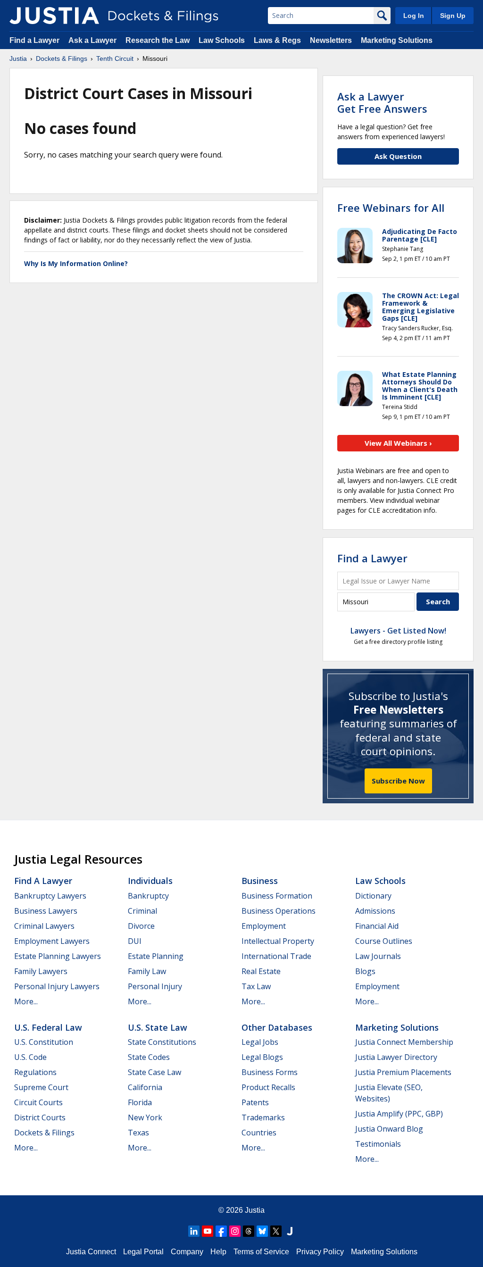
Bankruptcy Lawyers (50, 896)
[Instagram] (235, 1231)
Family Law (147, 971)
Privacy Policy (320, 1252)
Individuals (150, 880)
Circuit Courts (38, 1102)
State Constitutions (162, 1042)
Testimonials (378, 1144)
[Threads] (248, 1231)
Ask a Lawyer (93, 40)
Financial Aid (377, 926)
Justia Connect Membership (404, 1042)
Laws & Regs (277, 40)
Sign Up (453, 15)
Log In (413, 15)
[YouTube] (207, 1231)
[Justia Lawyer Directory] (289, 1231)
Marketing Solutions (397, 40)
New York (145, 1117)
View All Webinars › (398, 443)
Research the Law (157, 40)
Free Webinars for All (390, 207)
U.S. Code (30, 1057)
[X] (276, 1231)
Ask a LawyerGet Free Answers (382, 102)
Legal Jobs (260, 1042)
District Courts (40, 1117)
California (145, 1087)
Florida (140, 1102)
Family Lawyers (40, 971)
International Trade (276, 956)
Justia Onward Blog (389, 1129)
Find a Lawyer (34, 40)
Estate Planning (155, 956)
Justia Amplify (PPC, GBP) (399, 1114)
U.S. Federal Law (48, 1027)
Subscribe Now (398, 780)
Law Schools (222, 40)
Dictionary (373, 896)
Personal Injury (155, 986)
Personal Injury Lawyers (57, 986)
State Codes (149, 1057)
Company (187, 1252)
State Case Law (154, 1072)
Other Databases (277, 1027)
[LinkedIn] (194, 1231)
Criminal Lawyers (44, 926)
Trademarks (263, 1117)
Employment (264, 926)
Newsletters (331, 40)
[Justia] (54, 15)
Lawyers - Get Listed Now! (398, 630)
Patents (255, 1102)
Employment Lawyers (52, 941)
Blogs (365, 971)
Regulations (35, 1072)
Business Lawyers (45, 911)
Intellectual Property (278, 941)
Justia (255, 1210)
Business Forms (270, 1072)
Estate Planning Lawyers (57, 956)
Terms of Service (261, 1252)
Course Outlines (383, 941)
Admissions (375, 911)
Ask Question (398, 156)
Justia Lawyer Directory (396, 1057)
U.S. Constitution (43, 1042)
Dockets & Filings (44, 1132)
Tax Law (256, 986)
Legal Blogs (262, 1057)
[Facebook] (221, 1231)
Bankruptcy (148, 896)
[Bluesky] (262, 1231)
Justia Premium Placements (403, 1072)
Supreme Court (41, 1087)
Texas (138, 1132)
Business (260, 880)
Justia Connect (91, 1252)
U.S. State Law (157, 1027)
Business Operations (279, 911)
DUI (135, 941)
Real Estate (261, 971)
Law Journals (378, 956)
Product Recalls (268, 1087)
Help (218, 1252)
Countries (259, 1132)
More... (26, 1001)
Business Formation (277, 896)
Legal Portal (143, 1252)
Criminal (142, 911)
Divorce (141, 926)
